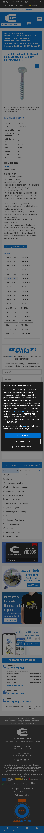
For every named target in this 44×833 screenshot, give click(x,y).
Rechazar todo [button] (23, 441)
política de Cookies (19, 411)
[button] (22, 446)
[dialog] (22, 416)
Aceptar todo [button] (23, 435)
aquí (24, 426)
